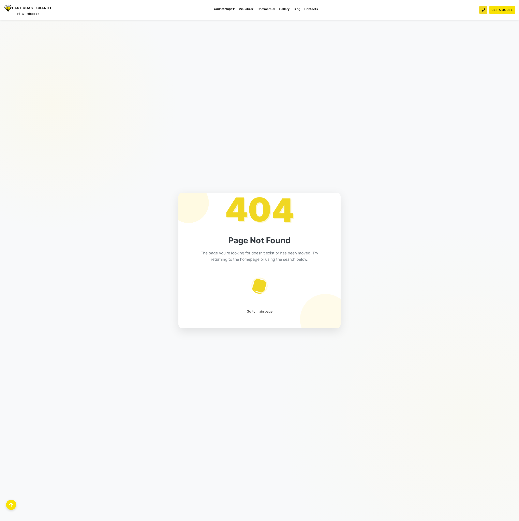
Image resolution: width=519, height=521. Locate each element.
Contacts (311, 9)
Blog (297, 9)
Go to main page (259, 311)
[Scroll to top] (11, 505)
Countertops (224, 9)
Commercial (266, 9)
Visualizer (246, 9)
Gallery (284, 9)
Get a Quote (502, 10)
